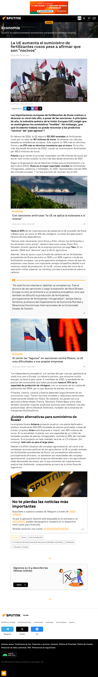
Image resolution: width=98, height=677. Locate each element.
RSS (29, 647)
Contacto (54, 644)
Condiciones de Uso (23, 644)
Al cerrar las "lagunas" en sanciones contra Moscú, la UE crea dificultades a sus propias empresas (47, 359)
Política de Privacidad (67, 644)
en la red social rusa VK (56, 528)
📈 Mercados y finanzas (20, 547)
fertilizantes (70, 542)
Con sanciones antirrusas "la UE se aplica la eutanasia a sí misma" (48, 217)
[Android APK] (9, 655)
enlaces (17, 514)
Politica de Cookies (85, 644)
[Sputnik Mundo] (12, 20)
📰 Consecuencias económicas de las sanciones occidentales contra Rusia (37, 542)
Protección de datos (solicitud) (14, 647)
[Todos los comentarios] (3, 673)
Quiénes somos (7, 644)
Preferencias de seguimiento (44, 647)
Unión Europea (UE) (35, 537)
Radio (72, 622)
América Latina (8, 622)
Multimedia (61, 622)
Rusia (24, 537)
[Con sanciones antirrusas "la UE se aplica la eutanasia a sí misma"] (49, 192)
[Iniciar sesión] (84, 18)
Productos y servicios (41, 644)
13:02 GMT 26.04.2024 (20, 55)
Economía (17, 211)
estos (72, 511)
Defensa (49, 622)
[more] (84, 223)
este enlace (19, 521)
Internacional (24, 622)
